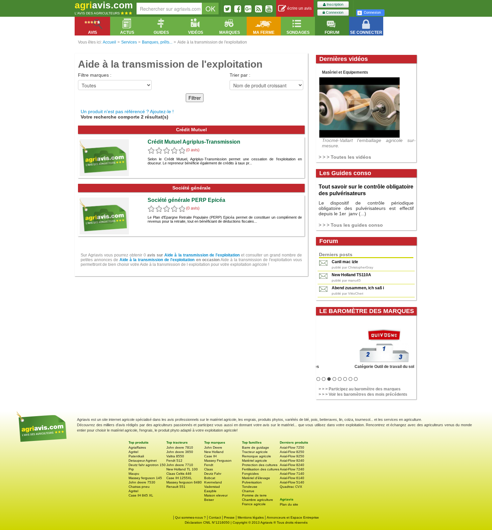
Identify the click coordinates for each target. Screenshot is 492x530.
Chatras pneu (139, 486)
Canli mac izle (345, 261)
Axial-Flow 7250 (292, 447)
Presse (229, 517)
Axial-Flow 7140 (292, 473)
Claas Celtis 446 (178, 473)
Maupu (134, 473)
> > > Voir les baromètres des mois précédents (363, 394)
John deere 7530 (142, 482)
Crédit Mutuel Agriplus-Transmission (194, 142)
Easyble (210, 491)
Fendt (208, 465)
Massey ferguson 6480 (184, 482)
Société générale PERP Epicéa (186, 200)
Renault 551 (175, 486)
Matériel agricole (254, 460)
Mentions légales (251, 517)
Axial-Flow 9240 (292, 460)
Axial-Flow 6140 (292, 478)
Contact (215, 517)
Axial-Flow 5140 (292, 482)
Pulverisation (252, 482)
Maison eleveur (216, 495)
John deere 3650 (179, 452)
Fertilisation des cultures (260, 469)
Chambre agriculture (257, 500)
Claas (208, 469)
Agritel (133, 452)
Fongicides (250, 473)
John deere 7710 (179, 465)
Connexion (334, 12)
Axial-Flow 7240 (292, 469)
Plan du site (289, 504)
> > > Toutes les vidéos (345, 157)
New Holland (214, 452)
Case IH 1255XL (179, 478)
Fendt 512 (174, 460)
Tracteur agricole (255, 452)
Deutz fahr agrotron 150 (147, 465)
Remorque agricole (256, 456)
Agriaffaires (137, 447)
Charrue (248, 491)
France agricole (254, 504)
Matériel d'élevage (256, 478)
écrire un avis (299, 8)
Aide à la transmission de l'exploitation (201, 255)
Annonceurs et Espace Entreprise (293, 517)
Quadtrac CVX (291, 486)
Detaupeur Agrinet (143, 460)
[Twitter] (227, 9)
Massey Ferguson (218, 460)
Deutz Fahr (212, 473)
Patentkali (136, 456)
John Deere (213, 447)
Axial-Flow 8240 (292, 465)
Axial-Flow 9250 (292, 456)
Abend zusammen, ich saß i (358, 288)
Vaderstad (212, 486)
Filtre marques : (94, 75)
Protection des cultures (259, 465)
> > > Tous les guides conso (351, 225)
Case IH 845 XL (141, 495)
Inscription (334, 4)
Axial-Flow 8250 (292, 452)
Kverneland (213, 482)
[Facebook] (237, 9)
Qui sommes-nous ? (190, 517)
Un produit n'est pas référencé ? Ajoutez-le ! (127, 111)
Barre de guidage (255, 447)
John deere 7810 (179, 447)
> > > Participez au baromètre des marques (360, 389)
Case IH (210, 456)
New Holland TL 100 (182, 469)
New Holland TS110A (351, 275)
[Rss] (258, 9)
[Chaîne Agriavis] (268, 9)
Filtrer (194, 97)
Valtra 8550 (175, 456)
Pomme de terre (254, 495)
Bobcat (209, 478)
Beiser (209, 500)
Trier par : (240, 75)
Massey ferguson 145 (145, 478)
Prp (131, 469)
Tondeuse (249, 486)
